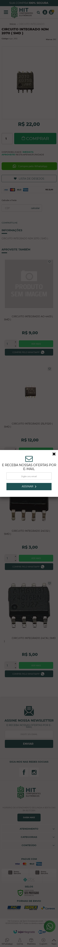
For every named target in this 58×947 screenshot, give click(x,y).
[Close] (55, 454)
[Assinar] (29, 486)
